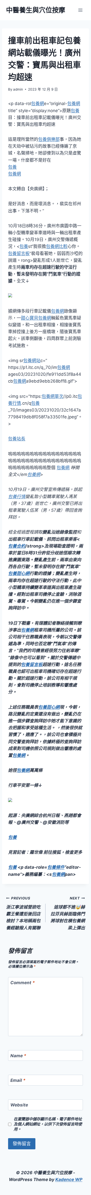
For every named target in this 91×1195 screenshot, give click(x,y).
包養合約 (16, 546)
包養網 (37, 103)
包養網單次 (52, 396)
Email (18, 1080)
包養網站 (31, 360)
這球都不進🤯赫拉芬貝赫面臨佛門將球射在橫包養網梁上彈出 (68, 913)
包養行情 (16, 496)
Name (18, 1055)
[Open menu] (80, 10)
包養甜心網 (19, 573)
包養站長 (16, 438)
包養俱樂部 (49, 139)
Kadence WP (68, 1179)
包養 (75, 110)
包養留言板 (19, 253)
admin (18, 89)
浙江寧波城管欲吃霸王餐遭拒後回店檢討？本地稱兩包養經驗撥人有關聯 (23, 913)
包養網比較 (56, 246)
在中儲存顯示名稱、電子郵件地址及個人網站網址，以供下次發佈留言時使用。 (48, 1124)
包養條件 (55, 867)
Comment (22, 982)
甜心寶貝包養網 (36, 317)
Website (19, 1104)
